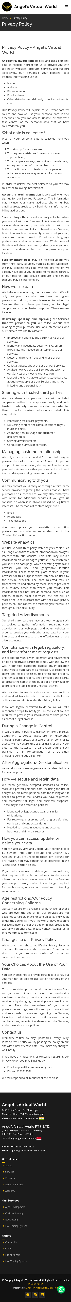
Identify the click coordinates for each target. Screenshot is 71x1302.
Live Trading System (16, 1226)
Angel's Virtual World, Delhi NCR (42, 1287)
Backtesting (11, 1219)
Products (10, 1178)
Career (8, 1248)
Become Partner (14, 1184)
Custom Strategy (14, 1213)
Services (9, 1172)
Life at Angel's (12, 1255)
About (8, 1165)
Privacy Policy (35, 1283)
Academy (10, 1191)
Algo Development (15, 1207)
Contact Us (11, 1242)
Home (5, 17)
